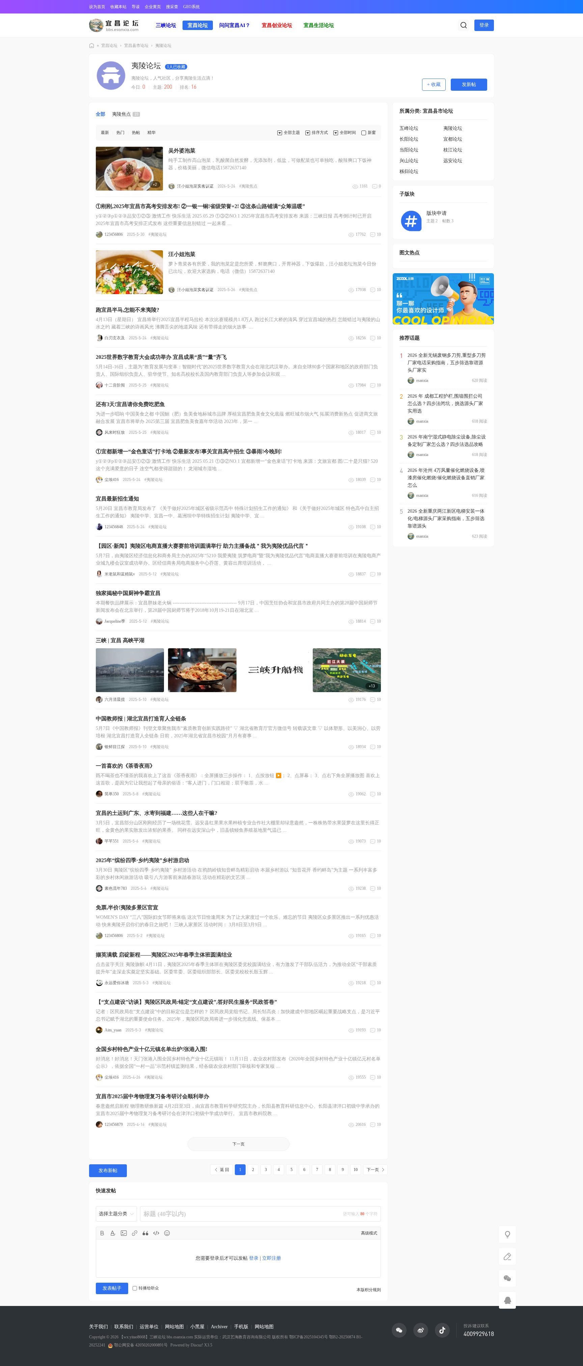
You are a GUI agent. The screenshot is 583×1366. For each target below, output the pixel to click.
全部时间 (348, 132)
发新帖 (469, 84)
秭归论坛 (408, 171)
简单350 (112, 794)
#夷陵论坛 (157, 234)
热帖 (136, 132)
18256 (361, 338)
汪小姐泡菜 (187, 186)
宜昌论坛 (198, 25)
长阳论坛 (408, 139)
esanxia (422, 380)
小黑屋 (197, 1326)
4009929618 (479, 1333)
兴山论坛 (408, 160)
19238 (361, 888)
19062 (361, 794)
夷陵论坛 (163, 45)
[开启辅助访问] (489, 7)
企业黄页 (153, 6)
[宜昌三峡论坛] (113, 25)
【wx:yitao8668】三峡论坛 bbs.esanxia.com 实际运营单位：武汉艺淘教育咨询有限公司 (195, 1337)
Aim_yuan (113, 1030)
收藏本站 (118, 6)
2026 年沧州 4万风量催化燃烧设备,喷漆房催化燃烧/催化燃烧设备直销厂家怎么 (446, 478)
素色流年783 (116, 888)
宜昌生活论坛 (319, 25)
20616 (361, 1124)
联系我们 (123, 1326)
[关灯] (507, 1234)
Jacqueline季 (115, 621)
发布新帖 (108, 1170)
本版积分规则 (369, 1289)
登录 (484, 25)
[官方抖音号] (442, 1330)
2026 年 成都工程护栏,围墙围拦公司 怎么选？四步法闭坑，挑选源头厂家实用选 (445, 404)
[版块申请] (411, 221)
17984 (361, 385)
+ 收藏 (434, 84)
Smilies (167, 1233)
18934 (361, 746)
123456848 (114, 526)
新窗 (372, 132)
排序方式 (320, 132)
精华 (151, 132)
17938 (361, 289)
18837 (361, 574)
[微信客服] (507, 1278)
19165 (361, 935)
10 (379, 234)
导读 (136, 6)
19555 (361, 1077)
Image (124, 1233)
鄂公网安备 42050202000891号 (141, 1345)
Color (113, 1233)
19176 (361, 699)
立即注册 (271, 1258)
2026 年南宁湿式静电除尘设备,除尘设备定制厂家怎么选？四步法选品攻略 (447, 440)
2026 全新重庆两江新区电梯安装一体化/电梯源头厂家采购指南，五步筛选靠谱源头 (446, 519)
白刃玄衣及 (115, 338)
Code (156, 1233)
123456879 (114, 1124)
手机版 (241, 1326)
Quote (145, 1233)
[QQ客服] (507, 1300)
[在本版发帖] (507, 1256)
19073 (361, 841)
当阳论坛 (408, 149)
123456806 (114, 234)
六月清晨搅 (115, 699)
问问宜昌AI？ (234, 25)
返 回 (224, 1169)
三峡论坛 (166, 25)
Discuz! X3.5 (201, 1345)
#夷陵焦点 (248, 186)
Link (135, 1233)
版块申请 (436, 213)
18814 (361, 621)
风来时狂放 (115, 432)
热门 (120, 132)
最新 (105, 132)
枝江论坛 (452, 149)
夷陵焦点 (125, 114)
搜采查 (172, 6)
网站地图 (174, 1326)
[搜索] (463, 25)
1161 (364, 186)
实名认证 (205, 186)
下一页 (238, 1144)
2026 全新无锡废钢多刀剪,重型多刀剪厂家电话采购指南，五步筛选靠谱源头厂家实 (447, 363)
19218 (361, 982)
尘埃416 (112, 479)
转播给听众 (149, 1288)
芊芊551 (112, 841)
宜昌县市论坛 (136, 45)
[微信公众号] (399, 1330)
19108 (361, 526)
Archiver (219, 1326)
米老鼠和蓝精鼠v (120, 574)
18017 (361, 432)
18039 (361, 479)
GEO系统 (191, 6)
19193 (361, 1030)
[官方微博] (420, 1330)
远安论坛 (452, 160)
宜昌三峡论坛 (91, 46)
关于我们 (98, 1326)
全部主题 (292, 132)
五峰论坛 (408, 128)
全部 (100, 114)
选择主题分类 (113, 1213)
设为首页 (97, 6)
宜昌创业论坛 (277, 25)
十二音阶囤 (115, 385)
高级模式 (369, 1233)
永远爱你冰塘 (117, 982)
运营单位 (149, 1326)
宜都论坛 (452, 139)
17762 (361, 234)
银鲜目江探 (115, 746)
